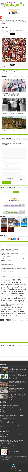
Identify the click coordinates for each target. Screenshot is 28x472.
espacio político (12, 300)
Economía (4, 300)
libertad (20, 304)
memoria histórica (16, 305)
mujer (21, 305)
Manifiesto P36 (13, 450)
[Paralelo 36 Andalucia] (14, 4)
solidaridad (4, 315)
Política (10, 309)
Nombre (4, 161)
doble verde (17, 296)
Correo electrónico (7, 166)
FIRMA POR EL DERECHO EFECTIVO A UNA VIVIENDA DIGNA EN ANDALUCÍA (11, 441)
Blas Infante (23, 284)
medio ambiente (6, 306)
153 (18, 451)
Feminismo (14, 302)
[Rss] (9, 239)
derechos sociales (8, 293)
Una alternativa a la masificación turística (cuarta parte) (17, 388)
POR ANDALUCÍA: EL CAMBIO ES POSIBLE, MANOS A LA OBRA (12, 94)
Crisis (21, 286)
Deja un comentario (19, 30)
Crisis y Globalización (8, 291)
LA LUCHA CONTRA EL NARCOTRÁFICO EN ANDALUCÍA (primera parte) (17, 376)
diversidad (9, 296)
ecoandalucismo (8, 298)
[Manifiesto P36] (4, 452)
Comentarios (17, 246)
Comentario (5, 146)
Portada (2, 20)
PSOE (15, 309)
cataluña (15, 287)
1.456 (11, 437)
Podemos (4, 309)
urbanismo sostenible (13, 315)
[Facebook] (12, 239)
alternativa (16, 280)
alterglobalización (6, 280)
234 (10, 447)
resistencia (21, 313)
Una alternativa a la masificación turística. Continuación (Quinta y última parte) (17, 383)
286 (10, 443)
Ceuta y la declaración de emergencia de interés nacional (17, 368)
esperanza (21, 300)
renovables (3, 313)
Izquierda (14, 304)
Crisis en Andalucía (8, 289)
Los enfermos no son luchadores (9, 249)
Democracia (20, 291)
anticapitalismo (6, 284)
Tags (24, 246)
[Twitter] (15, 239)
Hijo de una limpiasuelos (7, 264)
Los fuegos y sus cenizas (9, 131)
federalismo (7, 302)
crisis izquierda (21, 289)
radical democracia (15, 311)
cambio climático (7, 287)
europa (2, 302)
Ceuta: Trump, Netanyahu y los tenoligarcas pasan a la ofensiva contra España (17, 396)
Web (3, 171)
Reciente (9, 246)
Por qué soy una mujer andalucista (12, 113)
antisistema (15, 284)
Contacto (24, 470)
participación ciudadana (15, 307)
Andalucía (16, 282)
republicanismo (11, 313)
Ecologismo (20, 298)
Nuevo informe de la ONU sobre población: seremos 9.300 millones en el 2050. (12, 21)
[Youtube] (18, 239)
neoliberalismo (4, 307)
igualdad (9, 304)
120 (9, 459)
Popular (3, 246)
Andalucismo (6, 282)
